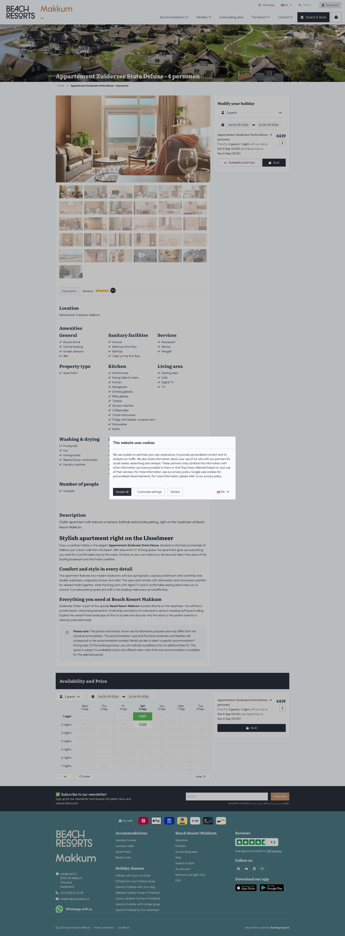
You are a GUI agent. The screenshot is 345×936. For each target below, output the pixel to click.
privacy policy (181, 472)
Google (195, 472)
